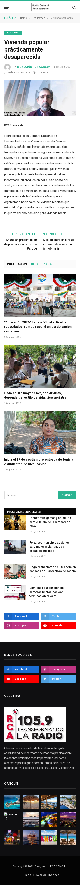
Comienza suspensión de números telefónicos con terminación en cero (46, 592)
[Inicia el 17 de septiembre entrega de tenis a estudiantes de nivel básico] (40, 432)
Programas (13, 33)
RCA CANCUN (58, 866)
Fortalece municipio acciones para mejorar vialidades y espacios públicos (49, 546)
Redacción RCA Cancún (33, 66)
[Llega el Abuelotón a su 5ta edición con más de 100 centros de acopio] (15, 571)
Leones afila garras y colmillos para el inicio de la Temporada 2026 (50, 522)
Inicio (28, 874)
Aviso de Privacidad (47, 874)
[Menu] (6, 7)
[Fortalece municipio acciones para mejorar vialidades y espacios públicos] (15, 547)
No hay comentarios (19, 72)
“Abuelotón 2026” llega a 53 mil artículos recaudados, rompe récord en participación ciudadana (38, 326)
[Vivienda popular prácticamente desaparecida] (40, 98)
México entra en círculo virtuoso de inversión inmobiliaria (59, 244)
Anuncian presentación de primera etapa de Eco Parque (20, 244)
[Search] (74, 7)
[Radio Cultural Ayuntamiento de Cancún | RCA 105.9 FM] (40, 7)
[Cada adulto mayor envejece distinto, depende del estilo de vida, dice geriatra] (40, 366)
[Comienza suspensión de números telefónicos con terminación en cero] (15, 592)
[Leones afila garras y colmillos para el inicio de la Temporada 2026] (15, 522)
